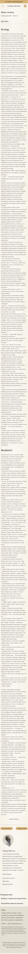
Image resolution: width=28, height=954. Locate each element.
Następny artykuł (22, 828)
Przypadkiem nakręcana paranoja (12, 903)
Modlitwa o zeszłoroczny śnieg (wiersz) (13, 898)
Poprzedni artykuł (6, 828)
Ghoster (15, 15)
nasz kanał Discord (18, 1)
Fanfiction (16, 819)
